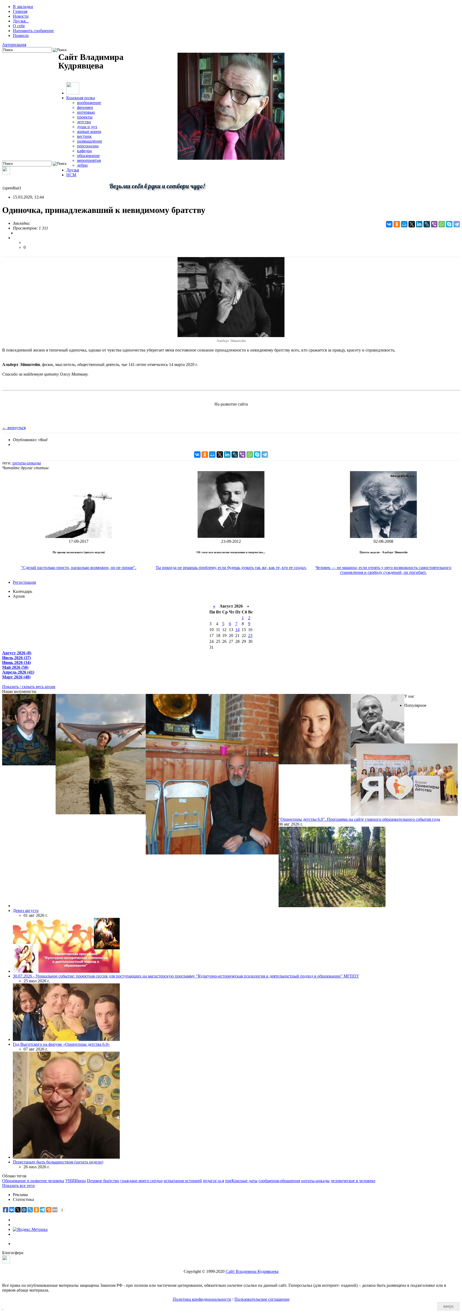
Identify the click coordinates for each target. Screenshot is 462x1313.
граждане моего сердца (141, 1180)
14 (237, 629)
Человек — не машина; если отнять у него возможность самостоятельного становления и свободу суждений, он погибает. (383, 570)
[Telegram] (456, 224)
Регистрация (24, 582)
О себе (19, 26)
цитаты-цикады (26, 463)
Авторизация (14, 44)
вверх (448, 1306)
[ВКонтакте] (389, 224)
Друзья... (21, 21)
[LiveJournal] (427, 224)
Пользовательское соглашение (262, 1299)
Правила (21, 35)
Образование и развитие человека (33, 1180)
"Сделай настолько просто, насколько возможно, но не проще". (78, 567)
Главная (20, 11)
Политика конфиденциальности (202, 1299)
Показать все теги (18, 1185)
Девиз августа (25, 910)
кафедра (84, 150)
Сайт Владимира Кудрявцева (252, 1271)
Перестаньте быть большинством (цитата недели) (58, 1162)
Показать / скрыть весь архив (28, 686)
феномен (85, 107)
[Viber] (434, 224)
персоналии (88, 146)
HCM (71, 175)
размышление (89, 141)
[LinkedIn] (419, 224)
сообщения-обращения (279, 1180)
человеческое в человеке (353, 1180)
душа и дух (87, 126)
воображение (89, 102)
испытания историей (183, 1180)
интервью (86, 112)
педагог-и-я (213, 1180)
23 (250, 635)
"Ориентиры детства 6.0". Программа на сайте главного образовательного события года (359, 819)
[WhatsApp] (441, 224)
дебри (82, 165)
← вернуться (14, 427)
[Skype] (449, 224)
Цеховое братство (103, 1180)
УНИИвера (75, 1180)
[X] (412, 224)
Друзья (72, 170)
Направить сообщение (33, 30)
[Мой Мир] (404, 224)
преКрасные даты (241, 1180)
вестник (84, 136)
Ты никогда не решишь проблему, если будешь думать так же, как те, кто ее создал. (231, 567)
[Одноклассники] (397, 224)
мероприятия (89, 160)
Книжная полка (80, 98)
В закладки (23, 6)
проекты (85, 117)
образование (88, 155)
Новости (21, 16)
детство (84, 122)
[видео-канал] (6, 173)
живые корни (89, 131)
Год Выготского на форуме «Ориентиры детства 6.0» (61, 1044)
